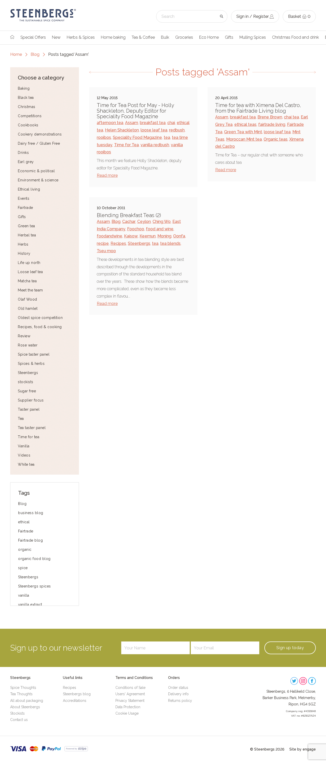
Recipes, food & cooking (40, 327)
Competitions (30, 116)
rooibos (104, 137)
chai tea (291, 117)
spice (23, 568)
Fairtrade (25, 208)
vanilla (23, 595)
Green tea (26, 226)
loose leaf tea (154, 130)
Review (24, 336)
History (24, 253)
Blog (35, 54)
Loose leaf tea (30, 272)
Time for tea (28, 437)
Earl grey (26, 162)
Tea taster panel (32, 428)
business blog (30, 513)
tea (167, 137)
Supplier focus (31, 400)
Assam (131, 122)
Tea (21, 419)
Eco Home (209, 37)
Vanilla (24, 446)
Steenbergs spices (34, 586)
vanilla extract (30, 605)
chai (171, 122)
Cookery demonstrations (40, 134)
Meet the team (30, 290)
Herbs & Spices (81, 37)
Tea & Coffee (143, 37)
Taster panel (28, 409)
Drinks (23, 153)
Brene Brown (269, 117)
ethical (24, 522)
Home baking (113, 37)
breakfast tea (153, 122)
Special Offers (33, 37)
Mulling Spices (252, 37)
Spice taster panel (33, 354)
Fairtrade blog (30, 540)
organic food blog (34, 559)
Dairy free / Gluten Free (39, 143)
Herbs (23, 244)
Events (23, 198)
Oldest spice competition (40, 318)
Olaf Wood (27, 299)
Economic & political (36, 171)
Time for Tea (126, 144)
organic (25, 549)
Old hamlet (27, 308)
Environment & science (38, 180)
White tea (26, 464)
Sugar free (27, 391)
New (56, 37)
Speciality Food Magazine (137, 137)
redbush (177, 130)
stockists (25, 382)
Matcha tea (27, 281)
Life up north (29, 263)
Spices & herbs (31, 364)
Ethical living (29, 189)
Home (16, 54)
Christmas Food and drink (295, 37)
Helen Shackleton (122, 130)
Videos (24, 455)
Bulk (165, 37)
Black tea (26, 98)
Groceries (184, 37)
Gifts (229, 37)
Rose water (27, 345)
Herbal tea (27, 235)
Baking (24, 88)
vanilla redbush (155, 144)
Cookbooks (28, 125)
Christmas (26, 107)
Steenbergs (28, 373)
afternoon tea (110, 122)
